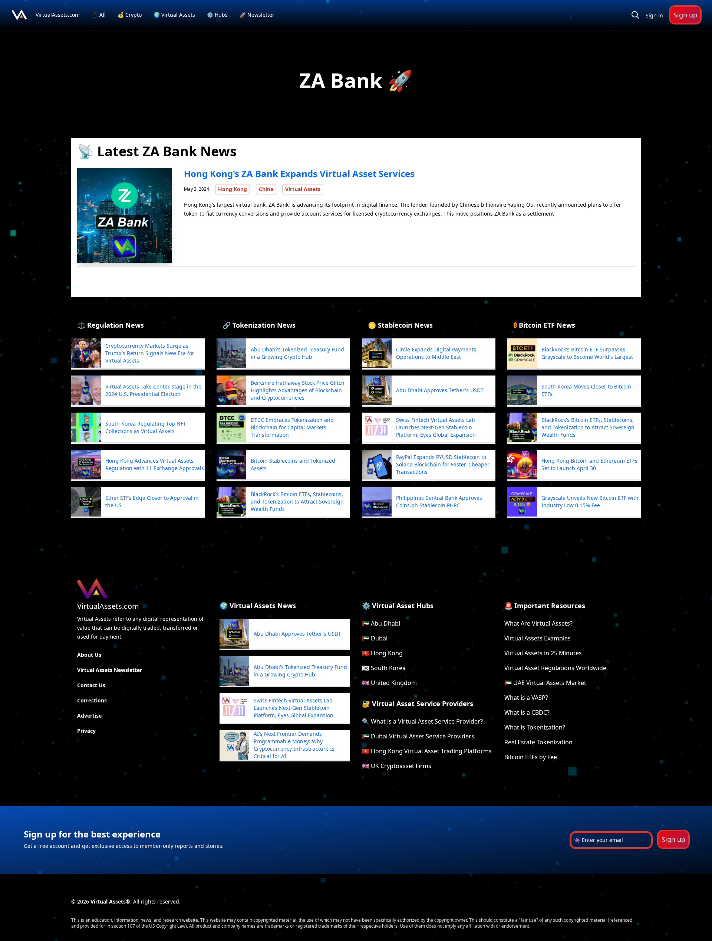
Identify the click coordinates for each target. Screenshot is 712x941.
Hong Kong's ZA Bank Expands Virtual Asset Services (299, 173)
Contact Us (91, 685)
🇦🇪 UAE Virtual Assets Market (545, 683)
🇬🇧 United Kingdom (389, 683)
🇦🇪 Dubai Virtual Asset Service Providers (418, 736)
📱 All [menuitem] (99, 14)
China (266, 189)
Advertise (89, 715)
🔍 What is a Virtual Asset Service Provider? (422, 721)
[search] (635, 14)
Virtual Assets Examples (537, 638)
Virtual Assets (302, 189)
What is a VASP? (526, 698)
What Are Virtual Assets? (538, 623)
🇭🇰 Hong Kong (382, 653)
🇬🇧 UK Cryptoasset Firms (396, 766)
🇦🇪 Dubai (375, 638)
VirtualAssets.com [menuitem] (58, 14)
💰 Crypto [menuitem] (130, 14)
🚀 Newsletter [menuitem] (257, 14)
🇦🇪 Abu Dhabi (381, 623)
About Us (89, 654)
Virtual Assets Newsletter (109, 669)
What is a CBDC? (527, 712)
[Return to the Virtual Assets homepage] (19, 15)
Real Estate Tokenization (538, 742)
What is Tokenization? (534, 727)
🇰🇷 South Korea (384, 668)
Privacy (86, 730)
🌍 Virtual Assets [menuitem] (175, 14)
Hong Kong (232, 189)
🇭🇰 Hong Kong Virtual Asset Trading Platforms (427, 751)
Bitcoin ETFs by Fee (530, 757)
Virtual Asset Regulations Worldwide (555, 668)
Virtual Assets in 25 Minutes (543, 653)
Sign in (654, 15)
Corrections (92, 700)
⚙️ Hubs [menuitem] (217, 14)
